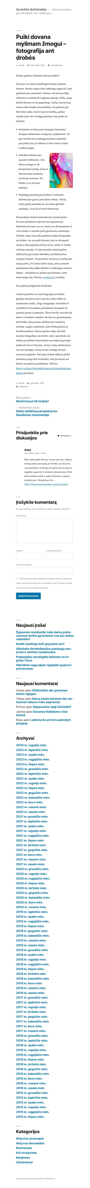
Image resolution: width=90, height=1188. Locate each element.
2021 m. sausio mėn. (30, 864)
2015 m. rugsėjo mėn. (31, 1107)
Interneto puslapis (24, 565)
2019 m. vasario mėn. (31, 940)
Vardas (20, 551)
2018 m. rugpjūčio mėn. (32, 964)
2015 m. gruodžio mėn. (32, 1093)
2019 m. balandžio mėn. (33, 935)
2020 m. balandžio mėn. (33, 897)
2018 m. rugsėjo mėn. (31, 959)
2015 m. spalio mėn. (30, 1102)
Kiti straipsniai (26, 1153)
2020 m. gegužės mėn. (32, 893)
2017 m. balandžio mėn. (32, 1021)
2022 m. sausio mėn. (30, 812)
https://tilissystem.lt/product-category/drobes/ (46, 484)
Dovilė (21, 65)
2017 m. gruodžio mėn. (32, 997)
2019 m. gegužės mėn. (32, 931)
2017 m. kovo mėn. (29, 1026)
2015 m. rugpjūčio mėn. (32, 1112)
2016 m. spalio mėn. (30, 1045)
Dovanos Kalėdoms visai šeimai (42, 713)
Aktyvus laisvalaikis (30, 1143)
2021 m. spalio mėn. (30, 826)
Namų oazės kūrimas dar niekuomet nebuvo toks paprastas (44, 700)
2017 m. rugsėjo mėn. (31, 1007)
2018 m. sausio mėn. (30, 993)
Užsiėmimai (24, 1162)
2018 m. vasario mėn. (31, 988)
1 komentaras (56, 65)
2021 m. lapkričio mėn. (32, 821)
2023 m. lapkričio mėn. (32, 750)
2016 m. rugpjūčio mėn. (32, 1055)
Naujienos (23, 386)
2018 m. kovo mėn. (29, 983)
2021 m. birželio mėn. (31, 845)
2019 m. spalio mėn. (30, 916)
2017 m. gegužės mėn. (32, 1016)
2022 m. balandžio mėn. (33, 797)
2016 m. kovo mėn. (29, 1078)
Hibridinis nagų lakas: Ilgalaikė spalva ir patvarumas (44, 666)
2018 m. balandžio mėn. (33, 978)
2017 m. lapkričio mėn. (32, 1002)
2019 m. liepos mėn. (30, 926)
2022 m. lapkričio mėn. (32, 773)
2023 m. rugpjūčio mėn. (33, 759)
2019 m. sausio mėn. (30, 945)
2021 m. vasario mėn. (31, 859)
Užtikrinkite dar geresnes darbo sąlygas (42, 692)
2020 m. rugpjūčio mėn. (33, 878)
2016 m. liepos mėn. (30, 1059)
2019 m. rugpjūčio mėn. (32, 921)
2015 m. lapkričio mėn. (32, 1097)
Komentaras (21, 516)
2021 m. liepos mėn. (30, 840)
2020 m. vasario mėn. (31, 907)
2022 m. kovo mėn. (29, 802)
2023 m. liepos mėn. (30, 764)
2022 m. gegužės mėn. (32, 793)
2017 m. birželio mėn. (31, 1012)
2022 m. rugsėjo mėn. (31, 783)
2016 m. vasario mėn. (31, 1083)
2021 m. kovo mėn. (29, 854)
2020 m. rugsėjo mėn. (31, 874)
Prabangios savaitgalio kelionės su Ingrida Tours (43, 658)
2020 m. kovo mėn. (29, 902)
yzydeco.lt (48, 277)
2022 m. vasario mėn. (31, 807)
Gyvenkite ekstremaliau (31, 9)
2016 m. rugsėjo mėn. (31, 1050)
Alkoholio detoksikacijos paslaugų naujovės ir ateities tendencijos (44, 650)
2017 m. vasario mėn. (31, 1031)
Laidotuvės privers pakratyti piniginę (43, 721)
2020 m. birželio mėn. (31, 888)
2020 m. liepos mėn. (30, 883)
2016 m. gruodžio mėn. (32, 1035)
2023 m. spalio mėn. (30, 754)
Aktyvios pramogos (30, 1138)
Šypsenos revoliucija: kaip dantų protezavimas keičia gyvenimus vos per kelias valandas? (45, 635)
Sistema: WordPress (46, 1178)
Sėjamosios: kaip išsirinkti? (52, 707)
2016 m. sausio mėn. (30, 1088)
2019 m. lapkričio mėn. (32, 912)
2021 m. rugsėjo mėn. (31, 831)
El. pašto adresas (54, 551)
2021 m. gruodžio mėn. (32, 816)
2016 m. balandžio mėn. (33, 1073)
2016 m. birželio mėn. (31, 1064)
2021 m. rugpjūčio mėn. (32, 835)
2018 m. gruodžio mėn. (32, 950)
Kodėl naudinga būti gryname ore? (40, 644)
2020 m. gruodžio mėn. (32, 869)
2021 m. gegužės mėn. (32, 850)
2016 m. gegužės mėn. (32, 1069)
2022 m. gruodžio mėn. (32, 769)
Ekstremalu (24, 1148)
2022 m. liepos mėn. (30, 788)
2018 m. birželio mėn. (31, 974)
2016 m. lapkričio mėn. (32, 1040)
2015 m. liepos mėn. (30, 1116)
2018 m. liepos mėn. (30, 969)
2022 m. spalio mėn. (30, 778)
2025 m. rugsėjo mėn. (31, 745)
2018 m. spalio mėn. (30, 954)
